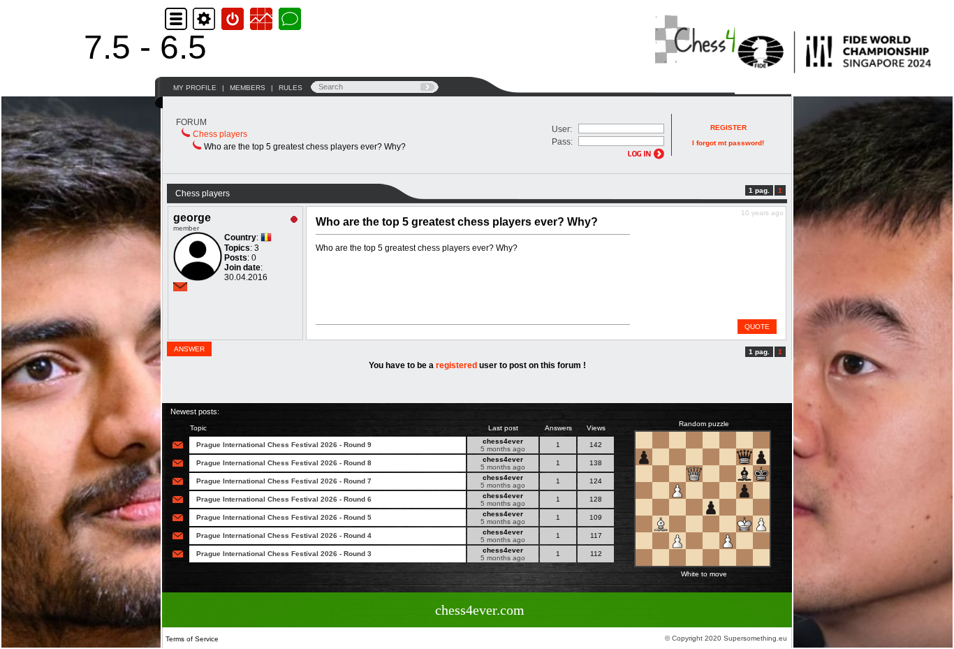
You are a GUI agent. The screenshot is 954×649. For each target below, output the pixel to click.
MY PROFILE (195, 88)
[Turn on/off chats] (290, 19)
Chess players (220, 134)
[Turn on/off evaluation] (234, 19)
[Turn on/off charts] (263, 19)
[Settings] (206, 19)
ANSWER (189, 349)
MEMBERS (247, 88)
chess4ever (503, 441)
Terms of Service (192, 639)
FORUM (191, 122)
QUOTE (757, 326)
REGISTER (728, 127)
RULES (290, 88)
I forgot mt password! (728, 143)
